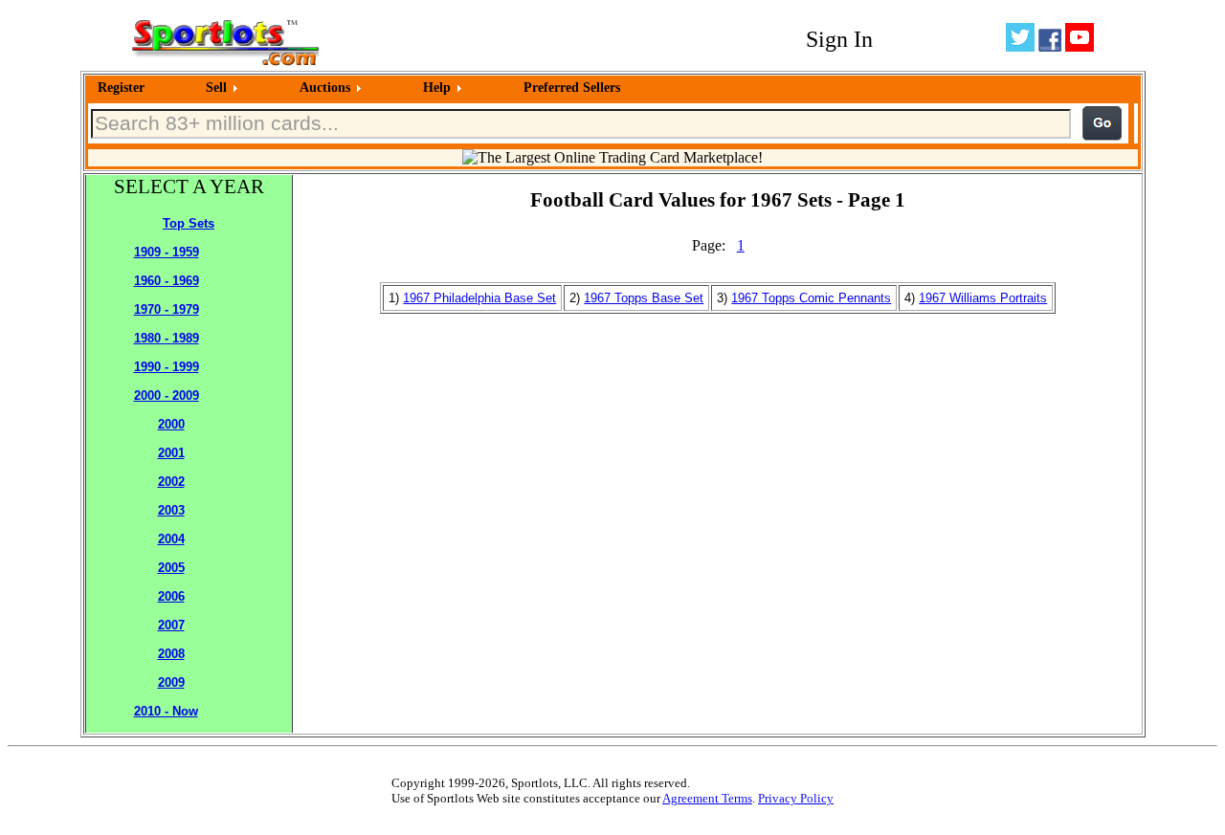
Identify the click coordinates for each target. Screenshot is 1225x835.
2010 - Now (166, 711)
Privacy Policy (796, 798)
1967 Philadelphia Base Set (479, 298)
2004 (171, 539)
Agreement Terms (707, 798)
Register (121, 87)
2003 (171, 510)
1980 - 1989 (166, 338)
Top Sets (188, 223)
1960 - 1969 (166, 281)
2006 (171, 596)
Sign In (839, 39)
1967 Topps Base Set (643, 298)
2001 (171, 453)
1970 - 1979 (166, 309)
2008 (171, 654)
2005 (171, 567)
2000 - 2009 (166, 395)
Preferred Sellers (571, 87)
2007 (171, 625)
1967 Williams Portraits (983, 298)
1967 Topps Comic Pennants (811, 298)
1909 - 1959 (166, 252)
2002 (171, 481)
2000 (171, 424)
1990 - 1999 (166, 367)
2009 (171, 682)
